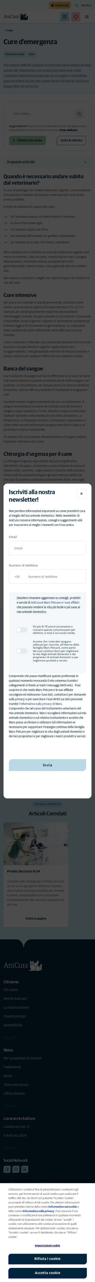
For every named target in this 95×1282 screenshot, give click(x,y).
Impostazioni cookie (47, 1245)
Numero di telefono (23, 565)
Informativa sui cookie (62, 1206)
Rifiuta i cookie (47, 1259)
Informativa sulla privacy (38, 1211)
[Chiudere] (81, 493)
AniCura (36, 602)
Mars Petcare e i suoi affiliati (61, 602)
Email (13, 537)
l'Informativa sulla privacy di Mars (40, 704)
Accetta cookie (47, 1273)
